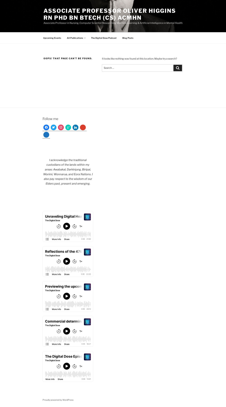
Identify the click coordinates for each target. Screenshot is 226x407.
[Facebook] (46, 127)
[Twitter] (53, 127)
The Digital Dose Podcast (104, 38)
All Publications (75, 38)
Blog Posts (127, 38)
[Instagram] (61, 127)
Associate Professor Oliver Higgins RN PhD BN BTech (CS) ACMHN (110, 14)
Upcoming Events (52, 38)
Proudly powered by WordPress (58, 400)
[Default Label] (68, 127)
